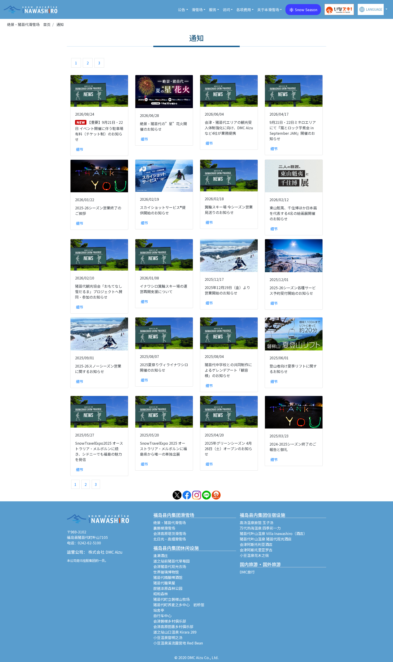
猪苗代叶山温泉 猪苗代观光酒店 (266, 539)
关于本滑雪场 (268, 9)
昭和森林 (160, 593)
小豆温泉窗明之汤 (167, 637)
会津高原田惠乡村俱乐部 (173, 626)
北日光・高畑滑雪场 (169, 539)
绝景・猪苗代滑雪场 (169, 522)
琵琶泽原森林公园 (167, 588)
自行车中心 (162, 615)
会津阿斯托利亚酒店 (256, 544)
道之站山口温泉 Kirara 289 (174, 632)
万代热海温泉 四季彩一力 (260, 528)
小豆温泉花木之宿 (254, 555)
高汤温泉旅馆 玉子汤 (256, 522)
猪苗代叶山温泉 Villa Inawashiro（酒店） (273, 533)
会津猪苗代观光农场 (169, 566)
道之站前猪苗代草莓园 (171, 561)
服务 (212, 9)
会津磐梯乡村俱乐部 (169, 621)
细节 (79, 149)
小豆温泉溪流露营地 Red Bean (178, 643)
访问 (226, 9)
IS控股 (84, 560)
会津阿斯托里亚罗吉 (256, 550)
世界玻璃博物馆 (166, 572)
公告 (181, 9)
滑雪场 (197, 9)
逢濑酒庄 (160, 555)
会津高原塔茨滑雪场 (169, 533)
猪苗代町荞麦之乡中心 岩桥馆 (178, 604)
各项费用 (243, 9)
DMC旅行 (247, 572)
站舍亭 (158, 610)
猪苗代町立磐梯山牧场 (171, 599)
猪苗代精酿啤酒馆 (167, 577)
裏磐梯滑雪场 (164, 528)
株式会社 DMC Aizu (105, 552)
